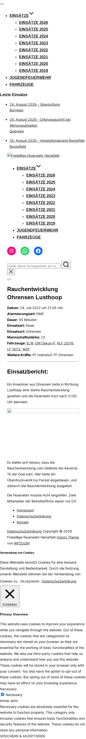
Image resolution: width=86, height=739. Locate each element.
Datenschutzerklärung (34, 516)
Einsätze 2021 (33, 57)
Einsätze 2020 (33, 64)
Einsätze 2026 (33, 23)
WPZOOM (22, 543)
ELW (30, 343)
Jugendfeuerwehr (30, 78)
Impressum (25, 510)
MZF (26, 349)
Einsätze (19, 16)
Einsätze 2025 (33, 29)
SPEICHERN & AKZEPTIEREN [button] (22, 736)
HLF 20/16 (65, 343)
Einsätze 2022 (33, 50)
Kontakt (23, 522)
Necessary (14, 695)
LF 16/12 (14, 349)
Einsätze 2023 (33, 43)
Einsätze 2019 (33, 71)
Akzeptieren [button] (29, 581)
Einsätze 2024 (33, 36)
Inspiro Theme (68, 537)
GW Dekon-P (45, 343)
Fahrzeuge (22, 84)
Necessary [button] (8, 689)
